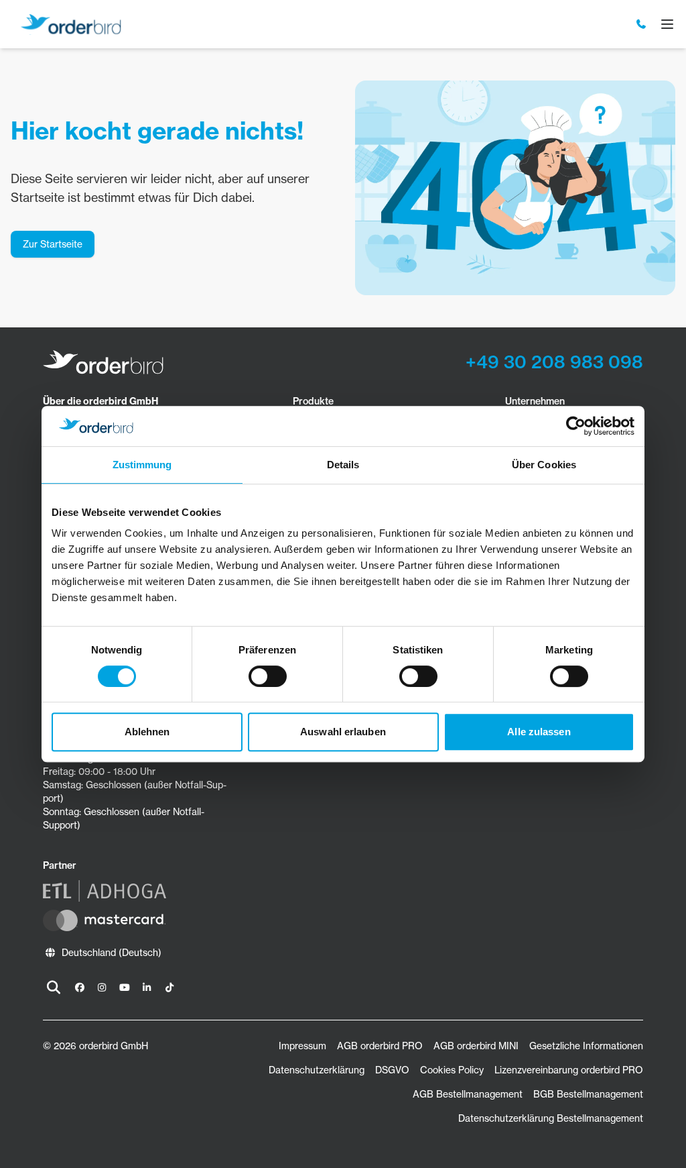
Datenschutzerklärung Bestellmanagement (550, 1118)
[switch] (268, 676)
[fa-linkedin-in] (147, 987)
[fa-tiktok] (169, 987)
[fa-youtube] (124, 987)
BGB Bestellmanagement (588, 1094)
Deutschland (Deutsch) (111, 952)
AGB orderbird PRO (380, 1045)
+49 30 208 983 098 (554, 362)
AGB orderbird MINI (476, 1045)
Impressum (302, 1045)
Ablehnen (147, 731)
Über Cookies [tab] (544, 464)
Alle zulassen (538, 731)
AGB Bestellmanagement (468, 1094)
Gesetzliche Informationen (586, 1045)
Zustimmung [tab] (142, 464)
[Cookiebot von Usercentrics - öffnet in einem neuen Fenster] (575, 426)
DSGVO (392, 1069)
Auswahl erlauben (343, 731)
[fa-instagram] (102, 987)
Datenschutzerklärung (316, 1069)
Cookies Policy (452, 1069)
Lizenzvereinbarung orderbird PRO (568, 1069)
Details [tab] (343, 464)
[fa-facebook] (79, 987)
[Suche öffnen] (53, 987)
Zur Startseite (52, 244)
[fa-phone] (641, 24)
